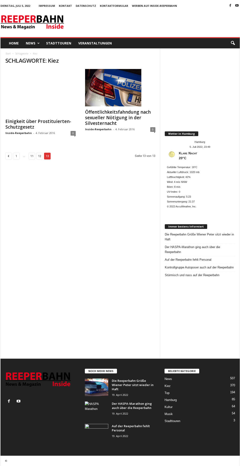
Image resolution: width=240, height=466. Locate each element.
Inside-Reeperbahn (18, 133)
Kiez (168, 386)
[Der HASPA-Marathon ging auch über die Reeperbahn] (96, 410)
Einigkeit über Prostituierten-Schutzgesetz (38, 124)
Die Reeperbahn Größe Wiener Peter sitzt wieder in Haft (199, 237)
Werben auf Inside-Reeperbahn (154, 5)
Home (14, 43)
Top (167, 393)
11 (32, 156)
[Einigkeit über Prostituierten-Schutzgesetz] (40, 92)
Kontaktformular (114, 5)
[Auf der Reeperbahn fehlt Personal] (96, 432)
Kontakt (65, 5)
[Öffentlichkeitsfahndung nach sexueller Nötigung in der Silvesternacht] (120, 87)
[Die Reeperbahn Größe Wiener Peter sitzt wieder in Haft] (96, 387)
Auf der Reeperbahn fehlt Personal (188, 259)
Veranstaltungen (95, 43)
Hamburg (171, 400)
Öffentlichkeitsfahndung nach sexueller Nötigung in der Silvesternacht (118, 117)
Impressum (47, 5)
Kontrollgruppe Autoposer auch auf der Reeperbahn (199, 267)
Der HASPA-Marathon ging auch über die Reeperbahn (192, 249)
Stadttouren (58, 43)
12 (39, 156)
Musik (169, 414)
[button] (233, 43)
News (30, 43)
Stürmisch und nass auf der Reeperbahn (192, 275)
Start (8, 53)
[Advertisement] (154, 22)
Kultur (168, 407)
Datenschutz (86, 5)
